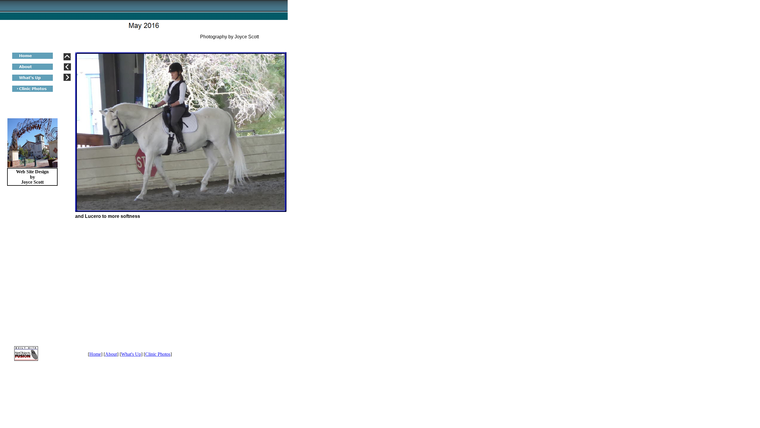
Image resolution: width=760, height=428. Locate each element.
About (111, 354)
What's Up (131, 354)
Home (95, 354)
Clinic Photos (157, 354)
